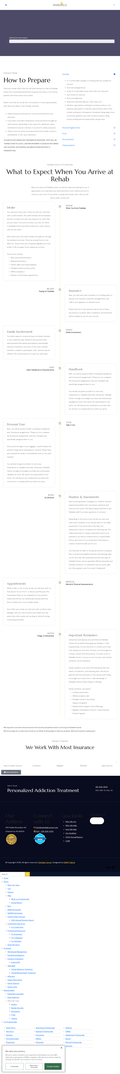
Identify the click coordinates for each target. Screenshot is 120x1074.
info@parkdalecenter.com (47, 827)
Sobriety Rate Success (16, 917)
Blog (9, 906)
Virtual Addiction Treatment (22, 969)
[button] (3, 761)
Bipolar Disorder (17, 1008)
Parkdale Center (45, 862)
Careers (10, 892)
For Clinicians (16, 941)
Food (64, 134)
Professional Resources (16, 931)
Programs (7, 948)
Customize (15, 1066)
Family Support (13, 983)
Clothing (65, 74)
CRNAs (68, 1031)
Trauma (14, 1018)
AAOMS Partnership (15, 913)
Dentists (9, 1035)
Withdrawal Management (17, 952)
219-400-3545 (102, 787)
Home (6, 878)
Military (38, 1039)
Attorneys (10, 1031)
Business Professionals (44, 1031)
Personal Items (68, 139)
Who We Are (71, 821)
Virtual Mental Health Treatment (23, 973)
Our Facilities (71, 833)
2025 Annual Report (74, 837)
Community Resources (16, 924)
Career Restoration (15, 980)
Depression (15, 1011)
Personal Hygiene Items (71, 128)
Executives (40, 1035)
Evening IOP (15, 962)
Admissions (18, 41)
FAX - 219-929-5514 (44, 831)
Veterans (69, 1046)
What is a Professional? (20, 899)
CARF (68, 841)
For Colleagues (17, 938)
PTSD (13, 1015)
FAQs (9, 896)
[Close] (61, 1047)
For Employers (16, 934)
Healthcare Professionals (75, 1035)
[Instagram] (110, 867)
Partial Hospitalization (16, 955)
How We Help (71, 829)
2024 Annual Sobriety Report (22, 920)
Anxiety (14, 1004)
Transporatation (68, 145)
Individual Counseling (16, 994)
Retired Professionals (74, 1042)
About (6, 882)
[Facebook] (107, 867)
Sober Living (12, 987)
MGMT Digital (69, 862)
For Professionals (10, 1022)
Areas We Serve (14, 945)
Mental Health (9, 990)
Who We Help (71, 825)
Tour (9, 889)
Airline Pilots (10, 1028)
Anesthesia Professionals (45, 1028)
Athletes (69, 1028)
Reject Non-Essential (34, 1066)
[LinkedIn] (113, 867)
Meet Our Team (13, 885)
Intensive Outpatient (15, 959)
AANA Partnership (14, 910)
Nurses (68, 1039)
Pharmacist (10, 1042)
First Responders (12, 1039)
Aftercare (11, 976)
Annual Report (16, 903)
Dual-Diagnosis (13, 997)
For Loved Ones (17, 927)
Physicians (40, 1042)
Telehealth (11, 966)
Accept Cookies (53, 1066)
